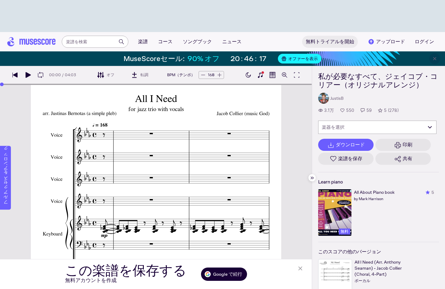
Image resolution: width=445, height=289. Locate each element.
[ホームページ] (31, 42)
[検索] (121, 41)
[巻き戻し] (15, 75)
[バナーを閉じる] (434, 58)
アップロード (390, 41)
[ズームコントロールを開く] (285, 75)
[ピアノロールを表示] (272, 75)
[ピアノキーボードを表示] (260, 75)
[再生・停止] (28, 75)
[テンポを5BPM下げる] (203, 75)
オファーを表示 (303, 58)
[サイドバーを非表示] (312, 177)
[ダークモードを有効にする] (248, 75)
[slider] (2, 84)
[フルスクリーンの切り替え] (297, 75)
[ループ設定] (41, 75)
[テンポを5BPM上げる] (219, 75)
